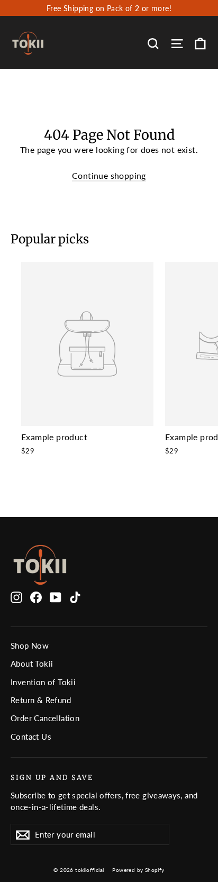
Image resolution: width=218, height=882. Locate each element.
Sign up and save (52, 777)
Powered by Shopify (138, 870)
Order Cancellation (45, 718)
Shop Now (30, 645)
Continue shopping (109, 175)
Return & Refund (41, 700)
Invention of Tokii (43, 682)
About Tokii (32, 663)
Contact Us (31, 736)
